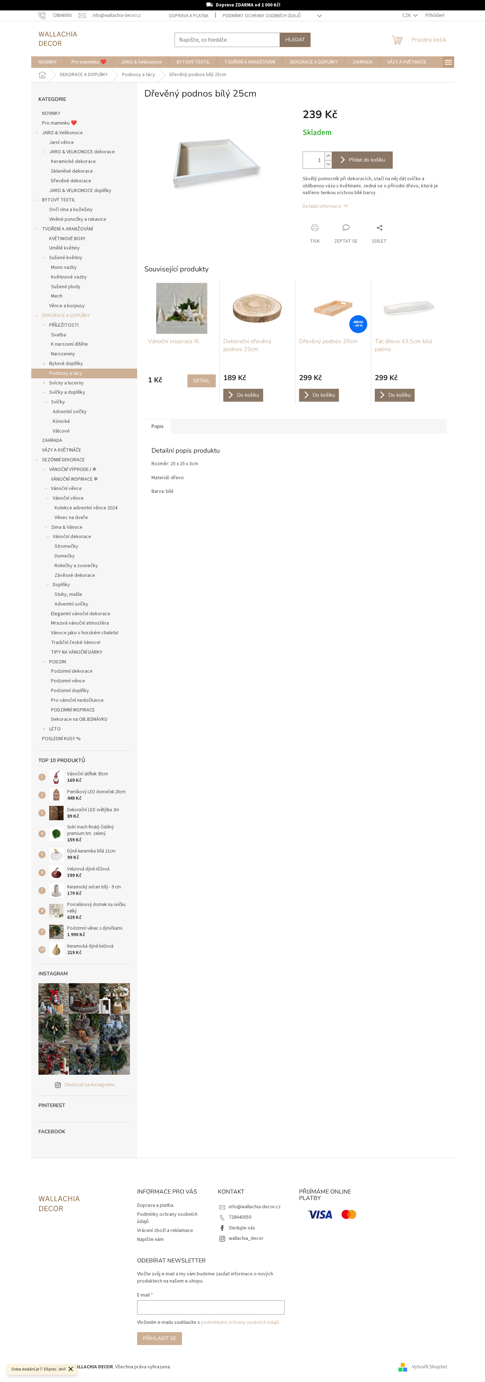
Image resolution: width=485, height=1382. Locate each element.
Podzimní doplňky (70, 690)
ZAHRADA (52, 440)
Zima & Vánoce (67, 527)
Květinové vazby (69, 277)
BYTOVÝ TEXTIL (58, 200)
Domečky (65, 556)
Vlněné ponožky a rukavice (77, 219)
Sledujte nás (242, 1228)
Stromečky (66, 546)
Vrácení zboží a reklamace (165, 1230)
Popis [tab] (157, 426)
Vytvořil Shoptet (429, 1367)
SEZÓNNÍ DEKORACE (63, 459)
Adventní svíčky (70, 411)
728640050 (240, 1217)
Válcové (61, 431)
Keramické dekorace (73, 161)
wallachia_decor (246, 1238)
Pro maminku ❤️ (59, 123)
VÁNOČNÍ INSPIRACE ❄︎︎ (74, 479)
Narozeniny (63, 354)
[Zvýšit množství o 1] (328, 156)
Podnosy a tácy (65, 373)
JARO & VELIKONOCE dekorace (82, 151)
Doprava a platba (188, 16)
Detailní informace (322, 206)
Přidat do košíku (367, 160)
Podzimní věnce (68, 681)
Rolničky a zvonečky (76, 565)
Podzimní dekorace (72, 671)
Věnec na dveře (71, 517)
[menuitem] (47, 62)
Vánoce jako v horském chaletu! (84, 632)
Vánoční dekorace (72, 536)
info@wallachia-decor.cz (255, 1206)
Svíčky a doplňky (67, 392)
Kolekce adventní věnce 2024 (86, 508)
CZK (407, 15)
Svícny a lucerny (66, 383)
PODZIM (57, 662)
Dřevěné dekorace (71, 181)
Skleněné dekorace (72, 171)
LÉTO (55, 729)
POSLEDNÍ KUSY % (61, 738)
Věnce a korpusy (67, 305)
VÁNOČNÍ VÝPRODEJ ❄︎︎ (73, 469)
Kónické (61, 421)
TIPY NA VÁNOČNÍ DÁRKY (76, 652)
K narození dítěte (69, 344)
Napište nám (150, 1239)
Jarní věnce (61, 142)
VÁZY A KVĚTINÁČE (61, 450)
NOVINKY (51, 113)
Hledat (295, 39)
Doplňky (61, 584)
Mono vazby (64, 267)
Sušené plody (65, 286)
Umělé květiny (64, 248)
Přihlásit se (159, 1338)
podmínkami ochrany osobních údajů (240, 1322)
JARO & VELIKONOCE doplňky (80, 190)
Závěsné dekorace (75, 575)
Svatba (58, 335)
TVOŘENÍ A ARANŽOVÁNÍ (67, 229)
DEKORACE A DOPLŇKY (66, 315)
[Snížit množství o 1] (328, 164)
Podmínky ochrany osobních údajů (262, 16)
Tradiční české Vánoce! (76, 642)
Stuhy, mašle (68, 594)
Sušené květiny (65, 257)
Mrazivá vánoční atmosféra (80, 623)
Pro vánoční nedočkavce (77, 700)
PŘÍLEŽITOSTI (64, 325)
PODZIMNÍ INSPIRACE (73, 710)
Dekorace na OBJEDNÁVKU (79, 719)
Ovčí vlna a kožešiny (71, 209)
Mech (56, 296)
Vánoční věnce (66, 488)
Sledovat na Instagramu (89, 1084)
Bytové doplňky (66, 363)
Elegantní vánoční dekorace (80, 613)
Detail (201, 380)
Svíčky (58, 402)
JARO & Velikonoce (62, 132)
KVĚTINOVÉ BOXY (67, 238)
